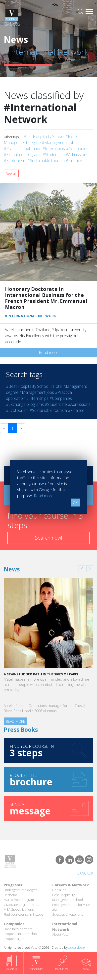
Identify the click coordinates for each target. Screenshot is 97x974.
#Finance (74, 160)
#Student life (54, 154)
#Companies (77, 148)
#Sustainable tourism (46, 160)
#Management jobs (59, 142)
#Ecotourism (15, 160)
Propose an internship (20, 933)
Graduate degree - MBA (21, 904)
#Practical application (23, 148)
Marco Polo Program (19, 899)
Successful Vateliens (67, 914)
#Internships (54, 148)
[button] (82, 568)
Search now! (48, 537)
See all (11, 173)
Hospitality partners (18, 929)
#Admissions (77, 154)
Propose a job (14, 938)
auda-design (77, 947)
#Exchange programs (23, 154)
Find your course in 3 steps (23, 914)
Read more (48, 352)
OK (75, 502)
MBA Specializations (19, 909)
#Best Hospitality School (42, 136)
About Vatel (60, 934)
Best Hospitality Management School (67, 897)
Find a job (59, 890)
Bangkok (85, 873)
